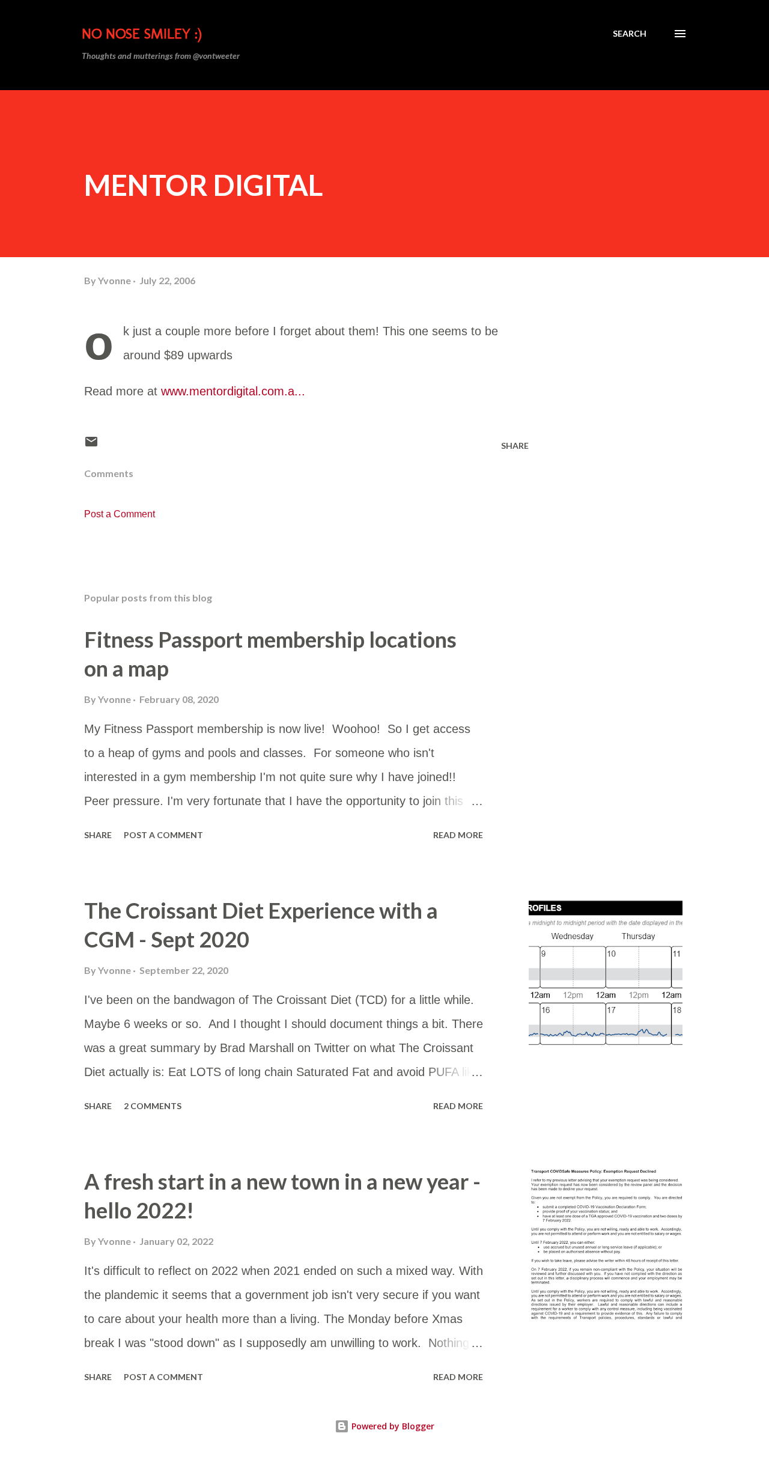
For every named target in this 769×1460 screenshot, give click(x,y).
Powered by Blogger (391, 1426)
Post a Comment (119, 514)
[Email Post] (91, 445)
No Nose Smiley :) (142, 33)
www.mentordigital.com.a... (233, 391)
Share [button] (515, 445)
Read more (458, 835)
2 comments (152, 1106)
